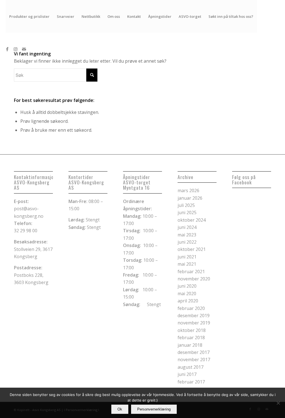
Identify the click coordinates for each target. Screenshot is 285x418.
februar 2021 (191, 271)
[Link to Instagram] (15, 49)
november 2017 (194, 359)
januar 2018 (190, 345)
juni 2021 (187, 257)
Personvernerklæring (154, 409)
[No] (278, 403)
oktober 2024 (192, 220)
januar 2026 (190, 198)
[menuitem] (29, 16)
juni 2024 (187, 227)
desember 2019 (194, 315)
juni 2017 (187, 374)
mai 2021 (187, 264)
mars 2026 (188, 190)
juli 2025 (186, 205)
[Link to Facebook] (7, 49)
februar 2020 (191, 308)
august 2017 (190, 367)
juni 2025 (187, 212)
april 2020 (188, 301)
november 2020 (194, 279)
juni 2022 (187, 242)
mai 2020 (187, 293)
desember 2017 (194, 352)
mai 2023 (187, 235)
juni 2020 (187, 286)
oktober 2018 (192, 330)
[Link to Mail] (24, 49)
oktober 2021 (192, 249)
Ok (119, 409)
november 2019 (194, 323)
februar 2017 (191, 382)
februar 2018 (191, 337)
